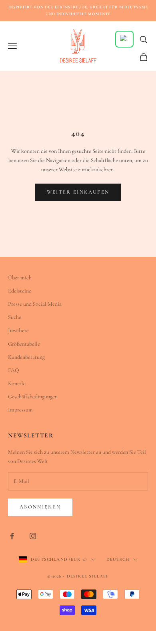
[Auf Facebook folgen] (12, 536)
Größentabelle (24, 343)
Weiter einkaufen (78, 192)
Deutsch (118, 559)
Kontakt (17, 383)
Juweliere (18, 330)
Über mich (20, 277)
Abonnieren (40, 507)
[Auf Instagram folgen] (33, 536)
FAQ (13, 370)
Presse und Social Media (35, 304)
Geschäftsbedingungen (33, 396)
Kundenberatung (26, 357)
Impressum (20, 409)
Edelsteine (19, 290)
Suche (14, 317)
